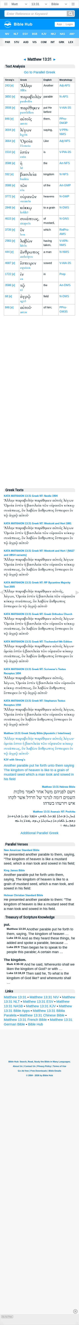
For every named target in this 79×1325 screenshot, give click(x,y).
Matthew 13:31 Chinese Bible (42, 1015)
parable (22, 765)
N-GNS (64, 218)
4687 (8, 263)
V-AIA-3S (65, 107)
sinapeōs (25, 223)
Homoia (25, 146)
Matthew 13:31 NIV (44, 997)
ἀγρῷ (13, 753)
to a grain (57, 770)
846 (7, 118)
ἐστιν (18, 743)
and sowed (61, 774)
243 (7, 85)
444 (7, 251)
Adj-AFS (64, 85)
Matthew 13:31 (15, 997)
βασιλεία (32, 743)
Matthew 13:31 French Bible (25, 1020)
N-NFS (63, 174)
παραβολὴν (24, 738)
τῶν (44, 743)
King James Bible (14, 870)
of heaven (32, 770)
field (12, 779)
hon (22, 234)
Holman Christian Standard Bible (23, 895)
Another (10, 765)
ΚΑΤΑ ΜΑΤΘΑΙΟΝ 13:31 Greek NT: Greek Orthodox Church (38, 614)
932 (7, 174)
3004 (8, 129)
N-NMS (64, 251)
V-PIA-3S (65, 152)
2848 (8, 207)
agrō (23, 301)
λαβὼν (31, 748)
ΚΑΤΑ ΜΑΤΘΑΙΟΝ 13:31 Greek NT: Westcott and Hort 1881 (37, 523)
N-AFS (63, 96)
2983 (8, 240)
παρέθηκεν (43, 738)
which (30, 774)
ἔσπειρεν (62, 748)
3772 (8, 196)
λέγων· (68, 738)
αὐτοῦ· (24, 753)
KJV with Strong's (14, 759)
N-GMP (64, 196)
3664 (8, 141)
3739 (8, 229)
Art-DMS (65, 285)
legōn (23, 135)
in (72, 774)
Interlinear (64, 733)
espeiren (25, 268)
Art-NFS (64, 163)
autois (23, 123)
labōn (23, 246)
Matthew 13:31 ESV (38, 1001)
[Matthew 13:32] (74, 601)
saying (69, 765)
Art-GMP (65, 185)
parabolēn (26, 101)
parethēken (27, 112)
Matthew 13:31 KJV (41, 1006)
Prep (62, 274)
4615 (8, 218)
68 (6, 296)
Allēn (23, 90)
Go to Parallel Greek (39, 72)
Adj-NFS (64, 141)
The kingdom (14, 770)
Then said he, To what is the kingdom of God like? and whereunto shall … (39, 978)
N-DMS (64, 207)
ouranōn (25, 201)
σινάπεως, (12, 748)
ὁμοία (8, 743)
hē (21, 168)
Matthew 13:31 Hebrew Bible (58, 786)
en (21, 279)
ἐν (71, 748)
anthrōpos (26, 257)
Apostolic (50, 733)
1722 (8, 274)
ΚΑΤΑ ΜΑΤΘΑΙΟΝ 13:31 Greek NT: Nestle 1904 (31, 495)
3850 (8, 96)
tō (21, 290)
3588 (8, 163)
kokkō (24, 212)
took (49, 774)
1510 (8, 152)
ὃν (23, 748)
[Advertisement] (39, 403)
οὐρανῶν (55, 743)
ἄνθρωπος (46, 748)
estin (23, 157)
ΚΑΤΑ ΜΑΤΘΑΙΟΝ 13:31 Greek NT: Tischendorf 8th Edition (38, 641)
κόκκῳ (68, 743)
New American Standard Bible (21, 850)
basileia (24, 179)
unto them (55, 765)
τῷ (6, 753)
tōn (22, 190)
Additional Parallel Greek (39, 833)
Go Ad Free (7, 1317)
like (46, 770)
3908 (8, 107)
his (6, 779)
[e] (11, 85)
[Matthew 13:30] (5, 601)
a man (40, 774)
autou (23, 312)
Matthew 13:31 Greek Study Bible (23, 733)
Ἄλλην (9, 738)
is (42, 770)
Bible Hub (35, 1024)
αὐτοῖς (57, 738)
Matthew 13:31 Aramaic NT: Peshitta (54, 811)
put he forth (38, 765)
